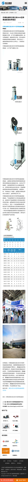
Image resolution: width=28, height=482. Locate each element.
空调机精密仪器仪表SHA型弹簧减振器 (13, 26)
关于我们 (9, 461)
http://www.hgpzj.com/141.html (15, 406)
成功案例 (7, 463)
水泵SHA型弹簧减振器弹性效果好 (14, 404)
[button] (26, 3)
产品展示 (15, 461)
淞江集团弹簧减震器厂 (15, 473)
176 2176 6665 (8, 480)
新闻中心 (13, 463)
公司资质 (21, 461)
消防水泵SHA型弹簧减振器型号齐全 (14, 401)
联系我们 (19, 463)
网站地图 (15, 475)
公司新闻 (11, 12)
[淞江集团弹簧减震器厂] (6, 3)
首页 (7, 12)
